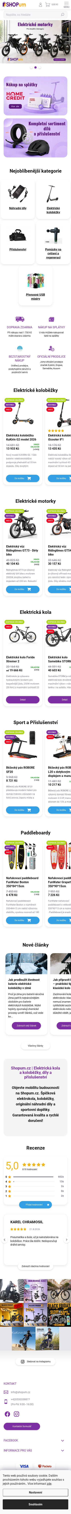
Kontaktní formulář (22, 1426)
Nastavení (35, 1492)
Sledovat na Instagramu (39, 1361)
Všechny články (35, 1046)
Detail (23, 699)
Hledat (62, 14)
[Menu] (66, 4)
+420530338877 (20, 1399)
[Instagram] (16, 1413)
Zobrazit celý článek (26, 1025)
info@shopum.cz (20, 1392)
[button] (66, 1239)
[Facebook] (7, 1413)
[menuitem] (17, 208)
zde (49, 1483)
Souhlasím (35, 1504)
